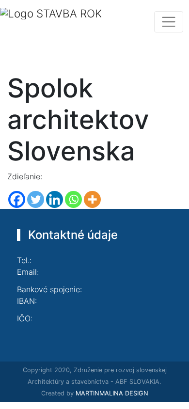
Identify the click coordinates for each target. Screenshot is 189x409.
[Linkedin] (54, 199)
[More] (92, 199)
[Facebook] (16, 199)
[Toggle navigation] (168, 21)
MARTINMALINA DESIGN (112, 393)
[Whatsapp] (73, 199)
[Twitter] (35, 199)
